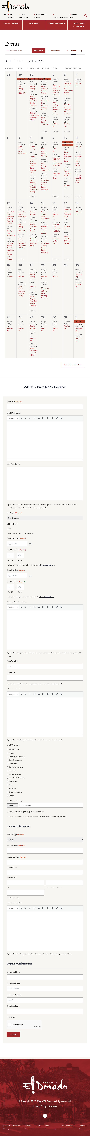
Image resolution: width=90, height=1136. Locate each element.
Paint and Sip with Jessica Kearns (44, 229)
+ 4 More (67, 259)
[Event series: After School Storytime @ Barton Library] (24, 284)
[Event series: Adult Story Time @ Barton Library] (70, 234)
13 (19, 203)
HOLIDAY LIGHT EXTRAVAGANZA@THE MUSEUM (61, 162)
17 (65, 203)
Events (5, 14)
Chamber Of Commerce (17, 756)
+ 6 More (67, 197)
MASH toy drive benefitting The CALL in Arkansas (56, 90)
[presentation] (13, 418)
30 (31, 74)
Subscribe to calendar (72, 364)
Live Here (33, 23)
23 (54, 265)
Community (13, 763)
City (8, 887)
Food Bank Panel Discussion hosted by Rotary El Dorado (10, 217)
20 (20, 265)
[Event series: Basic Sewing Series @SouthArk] (24, 84)
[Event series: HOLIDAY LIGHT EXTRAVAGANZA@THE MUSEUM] (59, 157)
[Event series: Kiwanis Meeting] (36, 84)
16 (54, 203)
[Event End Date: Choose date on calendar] (30, 575)
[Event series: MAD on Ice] (53, 122)
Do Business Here (56, 23)
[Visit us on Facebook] (45, 1116)
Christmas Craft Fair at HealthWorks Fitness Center (68, 89)
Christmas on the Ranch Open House (78, 161)
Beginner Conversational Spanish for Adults (34, 116)
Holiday (11, 785)
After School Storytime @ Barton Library (21, 291)
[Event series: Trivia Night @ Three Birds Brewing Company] (42, 178)
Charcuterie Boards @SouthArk (22, 214)
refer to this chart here (46, 565)
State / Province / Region (54, 887)
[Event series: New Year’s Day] (82, 326)
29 (20, 74)
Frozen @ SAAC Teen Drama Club (79, 179)
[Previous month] (6, 60)
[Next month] (10, 60)
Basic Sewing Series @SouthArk (22, 89)
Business (11, 753)
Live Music (12, 788)
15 (42, 203)
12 (8, 203)
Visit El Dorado (11, 23)
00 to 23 (10, 560)
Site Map (53, 1106)
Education (12, 770)
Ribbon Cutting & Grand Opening (44, 89)
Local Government (50, 1127)
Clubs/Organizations (15, 760)
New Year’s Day (78, 329)
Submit (13, 1034)
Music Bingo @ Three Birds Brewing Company (33, 100)
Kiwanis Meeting (32, 87)
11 (76, 137)
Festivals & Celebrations (17, 778)
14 (31, 203)
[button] (13, 418)
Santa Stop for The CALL (56, 175)
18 (76, 203)
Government (13, 781)
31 (65, 317)
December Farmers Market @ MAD (67, 172)
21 (31, 265)
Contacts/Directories (61, 17)
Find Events (38, 50)
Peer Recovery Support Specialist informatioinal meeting (34, 186)
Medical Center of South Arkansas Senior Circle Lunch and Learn (33, 164)
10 (65, 137)
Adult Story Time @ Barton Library (67, 239)
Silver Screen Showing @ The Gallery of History (22, 243)
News (38, 1125)
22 (43, 265)
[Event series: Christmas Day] (82, 272)
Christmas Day (78, 275)
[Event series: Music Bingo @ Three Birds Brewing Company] (36, 94)
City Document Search (67, 1127)
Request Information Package (11, 1127)
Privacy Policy (39, 1106)
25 (77, 265)
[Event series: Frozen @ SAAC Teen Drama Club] (76, 173)
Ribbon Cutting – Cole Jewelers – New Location (56, 108)
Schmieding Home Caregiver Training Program (45, 105)
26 (8, 317)
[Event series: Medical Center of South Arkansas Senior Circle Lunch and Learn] (36, 154)
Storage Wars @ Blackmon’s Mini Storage (68, 156)
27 (20, 317)
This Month (19, 61)
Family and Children (15, 774)
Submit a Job (82, 1127)
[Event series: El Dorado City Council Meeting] (42, 147)
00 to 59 (20, 560)
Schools (11, 795)
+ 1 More (44, 131)
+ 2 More (56, 197)
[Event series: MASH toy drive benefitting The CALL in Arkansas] (53, 84)
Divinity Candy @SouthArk (11, 233)
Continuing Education (16, 767)
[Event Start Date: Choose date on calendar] (30, 544)
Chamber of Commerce (79, 25)
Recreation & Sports (15, 792)
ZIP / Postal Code (12, 897)
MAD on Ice (55, 125)
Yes (10, 528)
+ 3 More (56, 131)
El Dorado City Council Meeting (44, 152)
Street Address (12, 867)
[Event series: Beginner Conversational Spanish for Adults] (36, 111)
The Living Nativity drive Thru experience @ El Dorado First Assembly (10, 251)
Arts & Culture (14, 749)
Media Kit (28, 1127)
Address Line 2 (11, 877)
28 (31, 317)
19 (8, 265)
